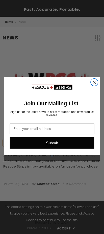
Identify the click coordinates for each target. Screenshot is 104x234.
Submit (52, 143)
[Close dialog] (94, 82)
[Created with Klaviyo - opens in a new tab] (52, 156)
